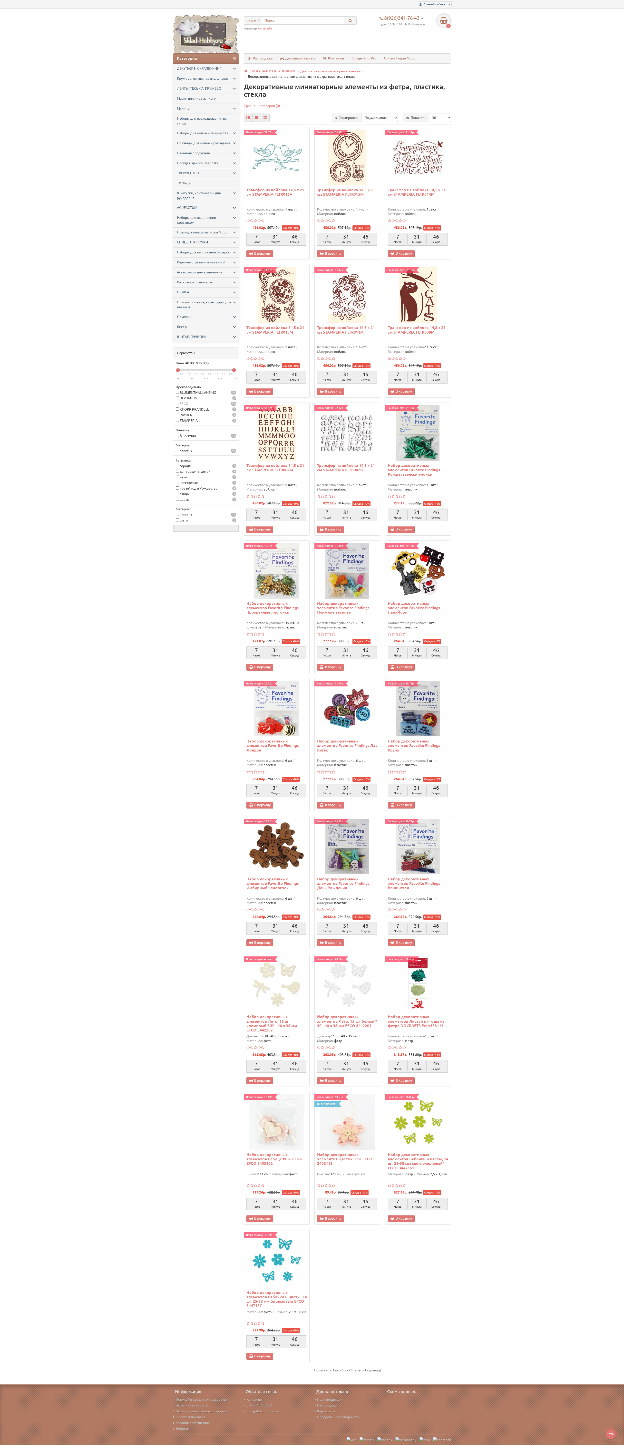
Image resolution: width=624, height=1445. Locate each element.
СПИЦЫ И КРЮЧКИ (192, 242)
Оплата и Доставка (190, 1417)
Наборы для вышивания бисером (204, 252)
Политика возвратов (192, 1405)
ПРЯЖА (183, 292)
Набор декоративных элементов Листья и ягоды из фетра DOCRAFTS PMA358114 (416, 1021)
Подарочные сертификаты (338, 1417)
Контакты (336, 58)
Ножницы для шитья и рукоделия (204, 143)
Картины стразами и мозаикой (201, 262)
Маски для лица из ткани (196, 98)
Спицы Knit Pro (363, 58)
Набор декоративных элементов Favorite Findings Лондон (272, 745)
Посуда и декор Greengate (198, 163)
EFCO (207, 404)
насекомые (207, 483)
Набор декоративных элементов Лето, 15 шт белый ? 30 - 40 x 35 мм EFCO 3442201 (347, 1021)
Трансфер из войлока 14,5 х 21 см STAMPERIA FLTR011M (346, 329)
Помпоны (184, 317)
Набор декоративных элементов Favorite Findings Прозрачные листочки (272, 607)
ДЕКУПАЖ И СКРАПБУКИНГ (199, 68)
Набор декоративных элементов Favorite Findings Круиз (414, 745)
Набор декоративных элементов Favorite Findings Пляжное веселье (343, 607)
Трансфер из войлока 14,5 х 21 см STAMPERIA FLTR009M (417, 329)
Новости (182, 1429)
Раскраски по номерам (195, 282)
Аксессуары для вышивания (200, 272)
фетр (207, 520)
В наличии (207, 436)
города (207, 466)
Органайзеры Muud (399, 58)
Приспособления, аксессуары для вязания (204, 304)
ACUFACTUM (187, 208)
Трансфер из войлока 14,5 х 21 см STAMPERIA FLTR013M (275, 329)
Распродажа (263, 58)
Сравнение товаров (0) (262, 106)
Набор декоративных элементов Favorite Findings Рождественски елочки (414, 469)
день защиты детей (207, 471)
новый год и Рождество (207, 488)
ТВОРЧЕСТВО (188, 173)
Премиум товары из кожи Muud (202, 232)
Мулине (183, 108)
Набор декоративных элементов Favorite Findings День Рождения (343, 883)
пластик (207, 451)
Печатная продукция (193, 153)
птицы (207, 494)
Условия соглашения (192, 1423)
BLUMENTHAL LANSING (207, 393)
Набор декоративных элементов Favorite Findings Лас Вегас (347, 745)
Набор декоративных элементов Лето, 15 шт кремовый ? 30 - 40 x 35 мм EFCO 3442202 (271, 1023)
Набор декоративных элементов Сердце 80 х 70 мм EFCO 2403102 (274, 1159)
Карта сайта (326, 1411)
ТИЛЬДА (184, 183)
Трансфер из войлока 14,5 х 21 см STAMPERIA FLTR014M (417, 192)
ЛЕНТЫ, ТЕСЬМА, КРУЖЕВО (199, 88)
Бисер (182, 327)
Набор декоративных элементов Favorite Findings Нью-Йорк (414, 607)
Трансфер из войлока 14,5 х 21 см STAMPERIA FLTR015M (346, 192)
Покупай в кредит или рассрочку (202, 1399)
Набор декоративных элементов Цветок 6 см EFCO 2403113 (344, 1159)
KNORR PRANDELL (207, 409)
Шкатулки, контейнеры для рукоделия (199, 195)
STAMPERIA (207, 421)
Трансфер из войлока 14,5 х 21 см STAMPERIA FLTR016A (275, 192)
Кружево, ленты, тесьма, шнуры (202, 78)
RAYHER (207, 415)
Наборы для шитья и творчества (202, 133)
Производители (329, 1399)
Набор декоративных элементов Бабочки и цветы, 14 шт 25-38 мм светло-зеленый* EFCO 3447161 (418, 1161)
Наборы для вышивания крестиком (196, 220)
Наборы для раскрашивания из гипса (202, 120)
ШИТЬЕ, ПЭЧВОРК (191, 337)
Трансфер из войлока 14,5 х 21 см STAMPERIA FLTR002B (346, 467)
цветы (207, 499)
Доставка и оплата (300, 58)
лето (207, 477)
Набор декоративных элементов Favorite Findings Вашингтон (414, 883)
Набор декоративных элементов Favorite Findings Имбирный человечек (272, 883)
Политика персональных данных (202, 1411)
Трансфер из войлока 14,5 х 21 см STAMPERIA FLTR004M (275, 467)
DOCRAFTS (207, 398)
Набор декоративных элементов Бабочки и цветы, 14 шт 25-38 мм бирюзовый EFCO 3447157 (276, 1299)
